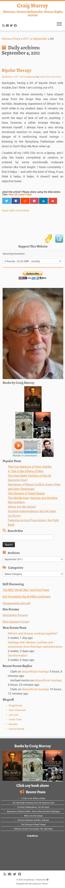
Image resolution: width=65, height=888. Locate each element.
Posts (16, 38)
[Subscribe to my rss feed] (4, 25)
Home (6, 38)
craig (41, 77)
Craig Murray (32, 5)
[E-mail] (8, 25)
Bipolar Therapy (16, 70)
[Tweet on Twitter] (6, 201)
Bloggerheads (15, 705)
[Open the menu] (59, 24)
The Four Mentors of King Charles (30, 466)
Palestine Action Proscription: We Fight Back (33, 829)
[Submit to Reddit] (25, 201)
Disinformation (17, 655)
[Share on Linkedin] (43, 201)
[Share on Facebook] (15, 201)
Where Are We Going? (22, 506)
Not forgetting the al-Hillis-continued (26, 596)
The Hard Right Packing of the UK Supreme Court (33, 803)
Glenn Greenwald (17, 710)
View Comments (53, 77)
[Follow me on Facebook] (16, 25)
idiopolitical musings (35, 671)
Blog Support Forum (16, 621)
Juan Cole (13, 714)
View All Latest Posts (20, 194)
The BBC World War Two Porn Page (26, 590)
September (40, 38)
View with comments (15, 210)
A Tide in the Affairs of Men (25, 471)
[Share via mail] (52, 201)
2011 (26, 38)
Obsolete (13, 724)
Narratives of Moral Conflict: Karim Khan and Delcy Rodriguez (33, 811)
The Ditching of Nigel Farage (26, 493)
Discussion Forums (15, 615)
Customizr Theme (40, 884)
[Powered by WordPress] (47, 879)
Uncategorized (30, 77)
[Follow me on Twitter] (12, 25)
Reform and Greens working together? (33, 633)
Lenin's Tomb (15, 719)
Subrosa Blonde (16, 729)
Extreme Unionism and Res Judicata (33, 820)
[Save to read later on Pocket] (34, 201)
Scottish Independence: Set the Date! (32, 511)
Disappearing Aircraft (17, 603)
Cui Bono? (14, 515)
